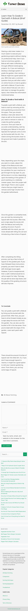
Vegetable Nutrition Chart (8, 531)
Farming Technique (8, 580)
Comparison (6, 576)
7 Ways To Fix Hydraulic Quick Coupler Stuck (13, 465)
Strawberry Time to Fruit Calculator (10, 539)
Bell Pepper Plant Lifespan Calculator (11, 534)
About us (5, 595)
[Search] (25, 454)
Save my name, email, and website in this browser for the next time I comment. (14, 438)
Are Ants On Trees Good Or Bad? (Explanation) (13, 511)
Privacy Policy (6, 599)
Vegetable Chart (5, 536)
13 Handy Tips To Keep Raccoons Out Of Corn (13, 472)
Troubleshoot (6, 587)
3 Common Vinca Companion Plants (10, 514)
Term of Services (7, 603)
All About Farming (10, 395)
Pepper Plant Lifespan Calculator (10, 541)
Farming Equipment (8, 584)
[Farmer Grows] (14, 4)
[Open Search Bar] (26, 9)
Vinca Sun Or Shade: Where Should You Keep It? (14, 496)
